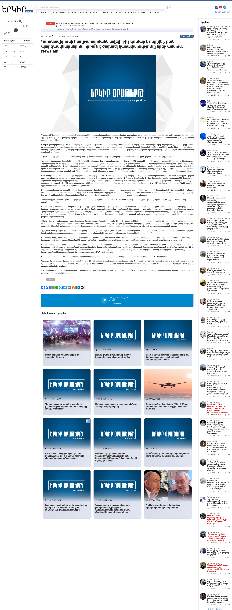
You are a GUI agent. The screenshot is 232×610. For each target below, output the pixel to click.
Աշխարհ (104, 12)
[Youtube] (220, 7)
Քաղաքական (42, 12)
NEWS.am (139, 137)
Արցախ (132, 12)
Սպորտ (167, 12)
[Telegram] (225, 7)
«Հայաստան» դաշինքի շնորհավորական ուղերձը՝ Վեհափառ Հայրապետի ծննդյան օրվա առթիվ (92, 23)
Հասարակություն (60, 12)
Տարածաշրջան (118, 12)
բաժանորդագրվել (117, 303)
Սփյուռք (143, 12)
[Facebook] (216, 7)
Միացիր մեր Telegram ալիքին (118, 298)
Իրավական (91, 12)
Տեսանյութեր (224, 12)
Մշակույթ (155, 12)
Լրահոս (205, 22)
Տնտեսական (78, 12)
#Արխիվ (50, 279)
